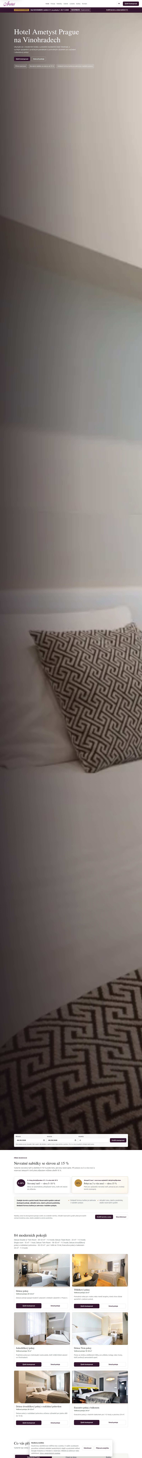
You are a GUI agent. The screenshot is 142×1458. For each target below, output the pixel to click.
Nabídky (59, 3)
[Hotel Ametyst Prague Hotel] (9, 3)
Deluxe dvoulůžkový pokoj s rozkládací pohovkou (38, 1406)
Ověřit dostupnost (118, 1140)
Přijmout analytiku (102, 1448)
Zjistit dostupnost (131, 4)
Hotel (47, 3)
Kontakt (84, 3)
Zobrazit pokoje (38, 59)
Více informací (121, 1217)
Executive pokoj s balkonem (86, 1407)
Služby (78, 3)
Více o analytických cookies (50, 1453)
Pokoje (53, 3)
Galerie (66, 3)
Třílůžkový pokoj (81, 1289)
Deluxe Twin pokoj (82, 1348)
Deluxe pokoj (22, 1290)
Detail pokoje (55, 1306)
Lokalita (72, 3)
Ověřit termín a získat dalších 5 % (117, 10)
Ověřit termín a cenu (104, 1217)
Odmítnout (87, 1448)
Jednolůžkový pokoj (25, 1348)
